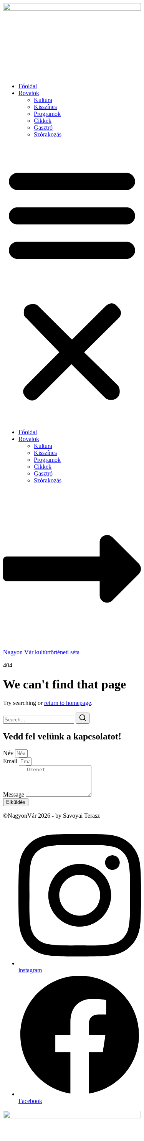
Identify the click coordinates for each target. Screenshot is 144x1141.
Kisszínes (45, 107)
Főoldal (27, 86)
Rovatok (28, 93)
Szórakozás (47, 134)
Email (11, 761)
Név (9, 753)
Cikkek (42, 120)
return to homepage (67, 703)
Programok (47, 113)
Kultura (43, 100)
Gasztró (43, 127)
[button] (72, 283)
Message (14, 794)
